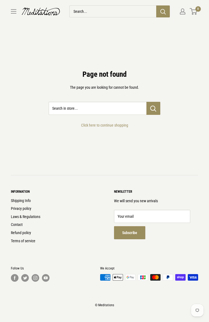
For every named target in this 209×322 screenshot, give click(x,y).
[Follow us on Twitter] (25, 278)
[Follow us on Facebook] (15, 278)
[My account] (182, 11)
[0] (193, 11)
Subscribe (129, 233)
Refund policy (21, 233)
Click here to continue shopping (104, 125)
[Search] (163, 11)
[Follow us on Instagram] (35, 278)
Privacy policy (21, 208)
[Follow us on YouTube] (46, 278)
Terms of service (23, 241)
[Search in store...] (153, 108)
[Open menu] (13, 11)
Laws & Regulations (25, 216)
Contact (17, 224)
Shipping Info (21, 200)
